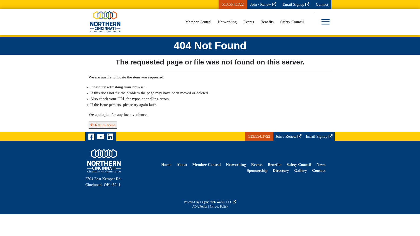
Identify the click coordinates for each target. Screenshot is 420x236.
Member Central (198, 22)
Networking (227, 22)
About (182, 164)
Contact (322, 4)
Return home (105, 125)
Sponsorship (257, 170)
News (321, 164)
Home (166, 164)
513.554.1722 (233, 4)
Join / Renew (261, 4)
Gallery (300, 170)
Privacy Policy (219, 206)
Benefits (267, 22)
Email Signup (294, 4)
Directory (281, 170)
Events (248, 22)
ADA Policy (199, 206)
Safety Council (292, 22)
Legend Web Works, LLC (216, 202)
